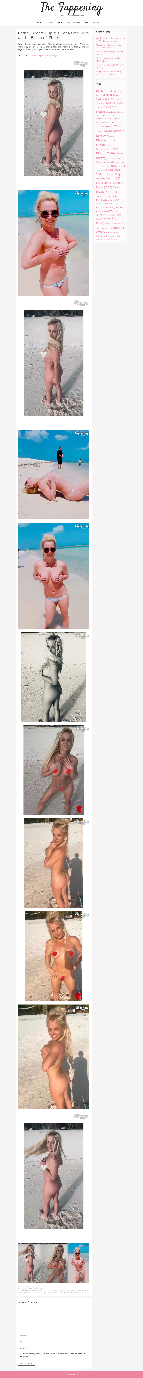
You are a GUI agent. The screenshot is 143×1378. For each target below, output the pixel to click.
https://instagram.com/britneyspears (45, 55)
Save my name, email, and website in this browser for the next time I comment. (52, 1355)
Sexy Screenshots (107, 207)
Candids (110, 94)
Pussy (117, 165)
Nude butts (42, 1288)
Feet (99, 107)
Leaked (111, 112)
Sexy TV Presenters (114, 223)
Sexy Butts (105, 182)
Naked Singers (33, 1288)
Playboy (110, 159)
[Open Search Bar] (105, 22)
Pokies (120, 159)
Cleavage (105, 98)
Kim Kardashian (55, 23)
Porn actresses (105, 162)
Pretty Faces (102, 166)
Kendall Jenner (92, 23)
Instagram (23, 1288)
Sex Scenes (108, 174)
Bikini (104, 91)
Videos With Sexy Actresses (107, 239)
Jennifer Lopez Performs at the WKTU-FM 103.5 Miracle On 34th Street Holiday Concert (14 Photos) (54, 1290)
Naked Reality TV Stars (110, 115)
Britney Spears (25, 1286)
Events (114, 102)
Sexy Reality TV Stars (108, 204)
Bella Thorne (74, 23)
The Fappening (104, 228)
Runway (100, 170)
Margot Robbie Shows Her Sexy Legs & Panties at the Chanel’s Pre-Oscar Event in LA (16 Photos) (53, 1293)
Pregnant (120, 162)
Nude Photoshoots (105, 140)
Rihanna (40, 23)
